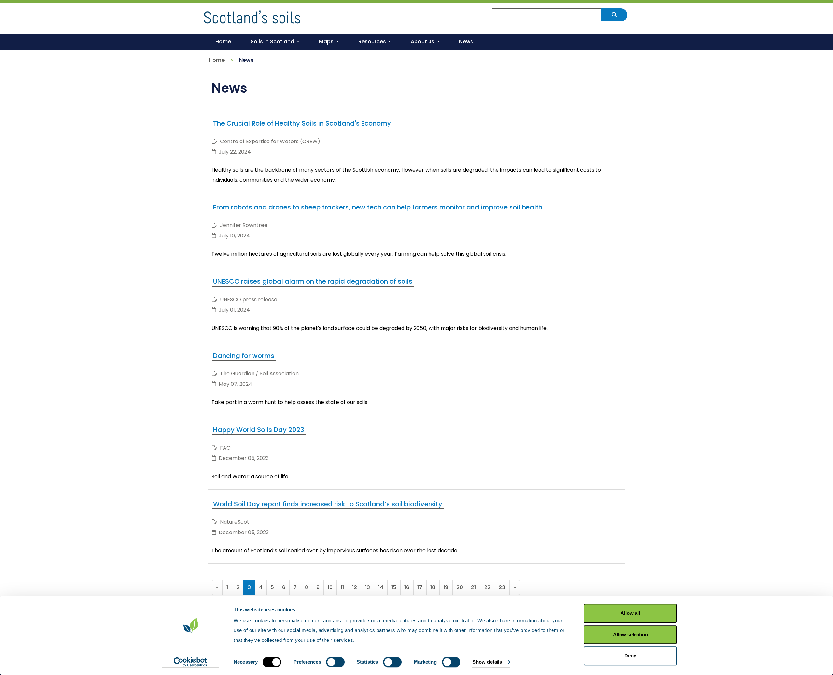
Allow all (630, 613)
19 (446, 587)
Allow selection (630, 634)
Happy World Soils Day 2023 (258, 429)
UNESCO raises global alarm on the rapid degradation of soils (312, 281)
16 (406, 587)
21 (473, 587)
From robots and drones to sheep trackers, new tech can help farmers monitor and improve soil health (377, 207)
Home (217, 60)
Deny (630, 655)
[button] (275, 42)
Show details (487, 662)
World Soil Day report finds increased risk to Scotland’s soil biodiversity (327, 503)
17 (419, 587)
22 (487, 587)
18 (432, 587)
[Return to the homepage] (252, 16)
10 (330, 587)
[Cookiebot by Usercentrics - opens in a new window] (190, 662)
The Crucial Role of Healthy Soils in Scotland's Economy (302, 123)
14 (380, 587)
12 (354, 587)
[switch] (335, 662)
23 (502, 587)
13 (367, 587)
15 (393, 587)
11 (342, 587)
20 (460, 587)
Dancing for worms (243, 355)
